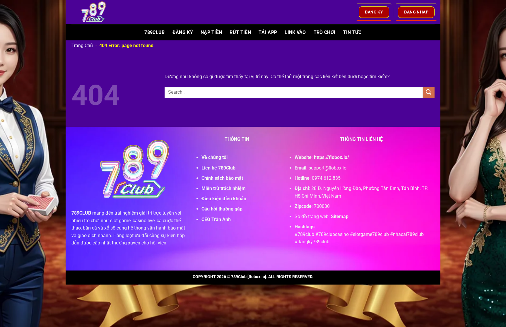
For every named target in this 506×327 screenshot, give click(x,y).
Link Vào (295, 32)
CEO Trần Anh (216, 219)
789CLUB (81, 213)
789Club (154, 32)
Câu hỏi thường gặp (221, 209)
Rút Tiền (240, 32)
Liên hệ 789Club (218, 168)
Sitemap (339, 216)
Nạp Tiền (211, 32)
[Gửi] (429, 92)
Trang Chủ (82, 45)
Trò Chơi (325, 32)
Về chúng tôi (214, 157)
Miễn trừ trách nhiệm (223, 188)
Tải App (268, 32)
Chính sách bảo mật (222, 178)
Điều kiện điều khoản (223, 198)
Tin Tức (352, 32)
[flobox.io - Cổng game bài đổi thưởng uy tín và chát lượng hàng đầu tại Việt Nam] (97, 12)
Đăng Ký (182, 32)
